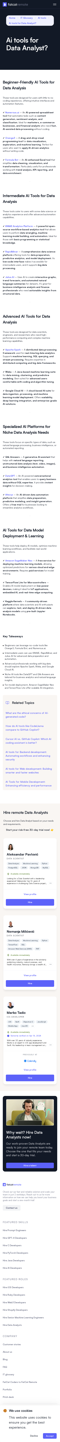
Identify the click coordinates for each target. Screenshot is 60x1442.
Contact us (11, 1207)
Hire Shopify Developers (15, 1310)
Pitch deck (8, 1397)
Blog (5, 1359)
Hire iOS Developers (13, 1287)
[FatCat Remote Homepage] (15, 4)
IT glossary (8, 1374)
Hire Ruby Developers (14, 1294)
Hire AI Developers (12, 1268)
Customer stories (12, 1344)
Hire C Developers (12, 1245)
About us (7, 1351)
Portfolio (7, 1389)
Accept (50, 1436)
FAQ (5, 1367)
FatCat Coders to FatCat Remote (20, 1382)
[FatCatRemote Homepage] (12, 1184)
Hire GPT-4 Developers (15, 1237)
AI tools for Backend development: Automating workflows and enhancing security (28, 755)
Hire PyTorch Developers (15, 1252)
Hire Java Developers (14, 1260)
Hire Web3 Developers (14, 1302)
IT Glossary (27, 17)
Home (12, 17)
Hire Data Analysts (12, 1325)
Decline (34, 1435)
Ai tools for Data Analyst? (22, 23)
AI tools (42, 17)
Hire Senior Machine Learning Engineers (23, 1317)
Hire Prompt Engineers (14, 1230)
